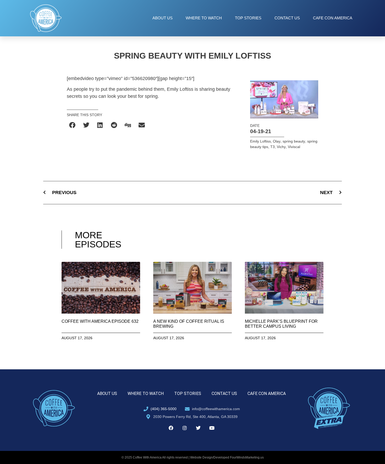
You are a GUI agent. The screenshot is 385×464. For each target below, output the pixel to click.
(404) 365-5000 (164, 409)
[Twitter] (198, 428)
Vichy (281, 147)
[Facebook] (171, 428)
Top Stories (248, 18)
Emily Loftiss (260, 141)
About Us (162, 18)
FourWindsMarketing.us (247, 457)
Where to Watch (204, 18)
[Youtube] (212, 428)
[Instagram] (184, 428)
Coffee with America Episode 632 (100, 321)
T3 (272, 147)
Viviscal (294, 147)
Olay (276, 141)
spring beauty (294, 141)
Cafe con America (332, 18)
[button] (72, 125)
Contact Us (287, 18)
